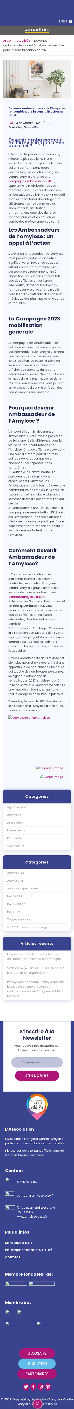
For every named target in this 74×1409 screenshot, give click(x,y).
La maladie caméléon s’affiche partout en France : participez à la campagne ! (35, 956)
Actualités (22, 40)
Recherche (15, 838)
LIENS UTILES (37, 1363)
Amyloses (14, 815)
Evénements (16, 830)
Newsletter (31, 127)
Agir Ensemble (17, 807)
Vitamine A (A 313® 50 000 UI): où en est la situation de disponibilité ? (35, 970)
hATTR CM (14, 896)
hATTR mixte (16, 904)
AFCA (7, 40)
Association (15, 823)
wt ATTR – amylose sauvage (27, 927)
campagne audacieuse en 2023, (31, 181)
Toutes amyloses (19, 919)
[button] (63, 21)
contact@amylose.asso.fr (26, 597)
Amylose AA (15, 873)
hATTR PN (14, 912)
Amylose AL (15, 881)
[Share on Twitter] (51, 777)
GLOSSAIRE (37, 1353)
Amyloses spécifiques (22, 888)
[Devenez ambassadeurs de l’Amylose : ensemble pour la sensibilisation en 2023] (37, 79)
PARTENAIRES (37, 1373)
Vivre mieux (15, 846)
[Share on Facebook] (49, 768)
